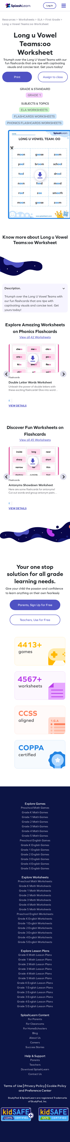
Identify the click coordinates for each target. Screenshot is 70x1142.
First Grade (52, 19)
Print (17, 77)
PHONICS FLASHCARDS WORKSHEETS (34, 123)
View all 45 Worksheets (35, 439)
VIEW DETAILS (18, 405)
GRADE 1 (34, 95)
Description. (12, 288)
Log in (49, 5)
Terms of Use (13, 1086)
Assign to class (53, 77)
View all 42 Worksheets (35, 337)
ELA (40, 19)
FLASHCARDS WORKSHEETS (34, 116)
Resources (8, 19)
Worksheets (26, 19)
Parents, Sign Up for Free (35, 605)
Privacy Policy (34, 1086)
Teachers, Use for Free (35, 620)
